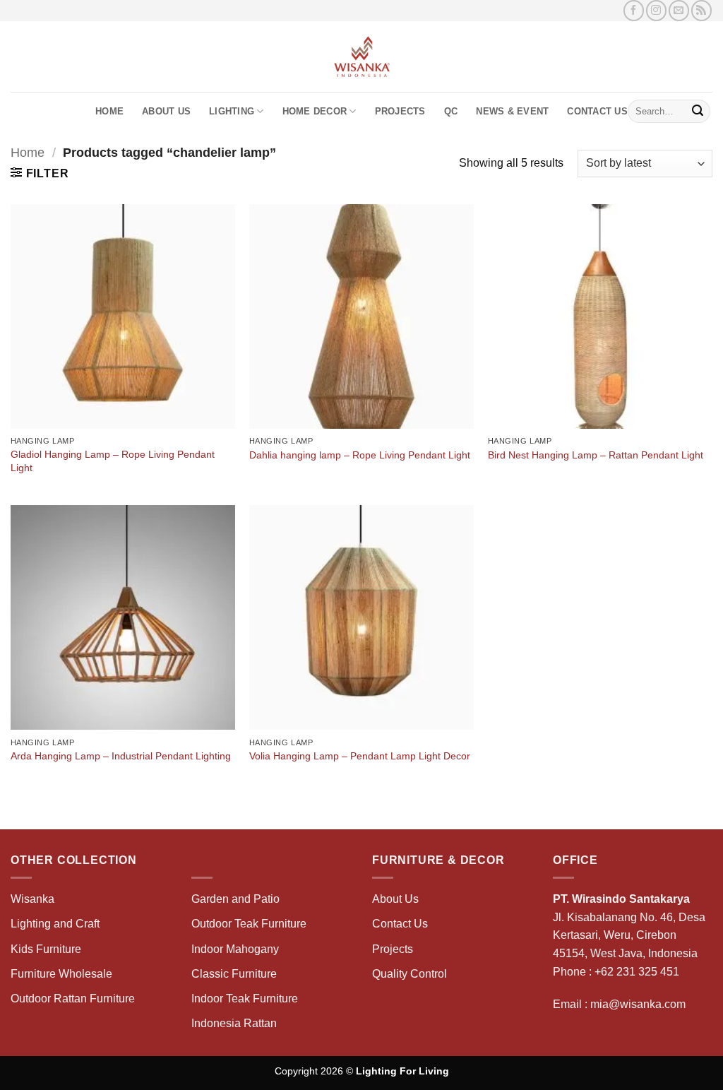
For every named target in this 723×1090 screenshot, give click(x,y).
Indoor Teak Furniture (244, 999)
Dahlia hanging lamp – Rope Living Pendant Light (359, 455)
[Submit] (698, 112)
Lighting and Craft (55, 924)
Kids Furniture (46, 949)
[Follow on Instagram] (656, 10)
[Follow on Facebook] (633, 10)
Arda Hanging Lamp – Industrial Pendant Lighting (121, 756)
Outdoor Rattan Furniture (73, 999)
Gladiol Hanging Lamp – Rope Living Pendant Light (113, 461)
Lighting (231, 111)
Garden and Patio (235, 899)
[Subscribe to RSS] (701, 10)
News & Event (512, 111)
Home (109, 111)
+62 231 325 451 (636, 972)
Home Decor (314, 111)
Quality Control (409, 974)
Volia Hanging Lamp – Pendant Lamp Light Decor (359, 756)
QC (451, 111)
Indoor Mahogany (235, 949)
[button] (39, 173)
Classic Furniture (234, 974)
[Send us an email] (679, 10)
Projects (400, 111)
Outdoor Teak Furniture (248, 924)
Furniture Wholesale (61, 974)
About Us (166, 111)
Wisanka (34, 899)
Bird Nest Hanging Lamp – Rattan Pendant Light (595, 455)
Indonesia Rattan (234, 1023)
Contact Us (597, 111)
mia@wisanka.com (638, 1004)
